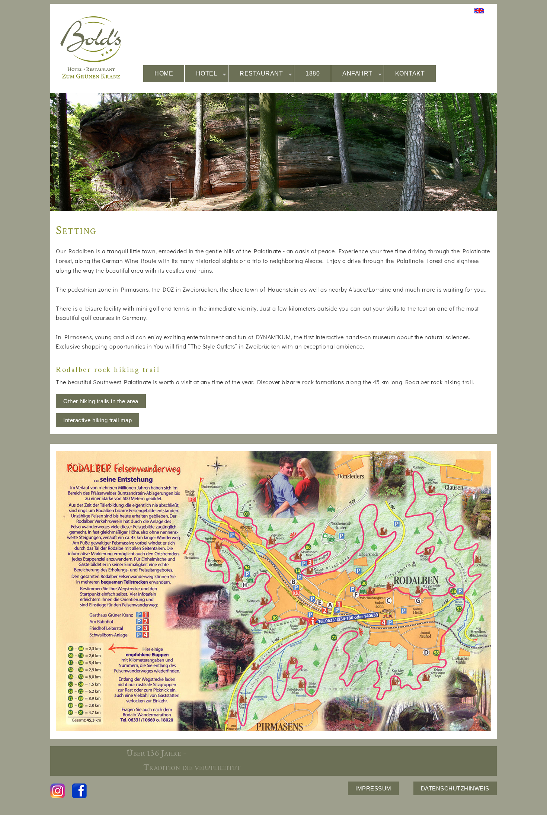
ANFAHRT (357, 73)
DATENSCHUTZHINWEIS (455, 788)
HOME (163, 73)
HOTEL (206, 73)
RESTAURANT (261, 73)
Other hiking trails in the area (100, 401)
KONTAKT (410, 73)
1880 (313, 73)
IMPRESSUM (373, 788)
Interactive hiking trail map (97, 420)
